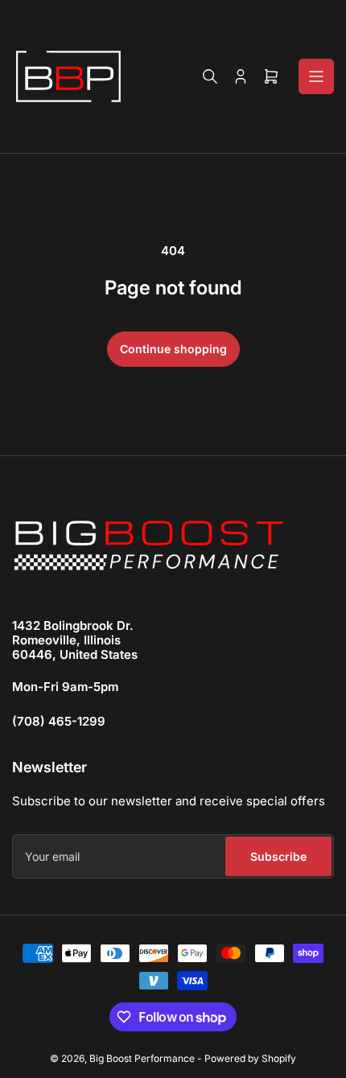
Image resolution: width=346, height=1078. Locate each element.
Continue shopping (173, 349)
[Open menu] (316, 76)
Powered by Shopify (250, 1058)
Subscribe (278, 856)
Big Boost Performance (142, 1058)
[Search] (210, 76)
